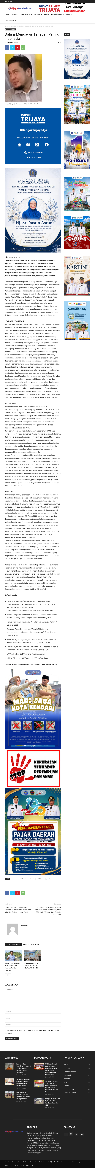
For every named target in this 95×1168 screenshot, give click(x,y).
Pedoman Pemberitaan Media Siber (34, 1162)
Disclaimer (60, 1162)
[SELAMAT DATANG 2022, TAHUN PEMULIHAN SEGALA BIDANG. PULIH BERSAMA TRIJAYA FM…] (39, 1083)
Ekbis (46, 15)
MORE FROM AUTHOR (31, 945)
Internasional (56, 15)
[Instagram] (71, 1134)
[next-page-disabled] (9, 974)
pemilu (48, 879)
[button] (87, 15)
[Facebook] (7, 47)
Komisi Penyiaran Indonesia (26, 879)
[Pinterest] (17, 47)
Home (8, 15)
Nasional (37, 15)
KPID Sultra (40, 879)
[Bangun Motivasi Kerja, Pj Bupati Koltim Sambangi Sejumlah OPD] (39, 1101)
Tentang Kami (16, 1162)
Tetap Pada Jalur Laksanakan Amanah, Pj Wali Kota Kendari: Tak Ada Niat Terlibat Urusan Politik (18, 909)
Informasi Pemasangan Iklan (75, 1162)
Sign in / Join (8, 1)
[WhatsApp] (23, 47)
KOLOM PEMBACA (17, 26)
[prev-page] (6, 974)
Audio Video (10, 20)
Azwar (13, 879)
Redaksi (9, 42)
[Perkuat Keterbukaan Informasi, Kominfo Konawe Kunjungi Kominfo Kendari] (9, 1081)
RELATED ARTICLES (13, 945)
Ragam (67, 15)
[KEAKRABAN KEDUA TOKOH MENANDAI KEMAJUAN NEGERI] (32, 955)
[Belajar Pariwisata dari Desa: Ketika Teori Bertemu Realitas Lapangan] (13, 955)
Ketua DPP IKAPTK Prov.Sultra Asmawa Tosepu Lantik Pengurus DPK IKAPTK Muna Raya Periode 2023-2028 (48, 911)
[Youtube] (82, 1134)
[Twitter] (12, 47)
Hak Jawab (51, 1162)
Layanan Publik (26, 15)
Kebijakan (15, 15)
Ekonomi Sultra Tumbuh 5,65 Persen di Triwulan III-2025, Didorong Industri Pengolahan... (23, 1068)
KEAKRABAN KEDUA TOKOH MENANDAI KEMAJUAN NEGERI (31, 965)
